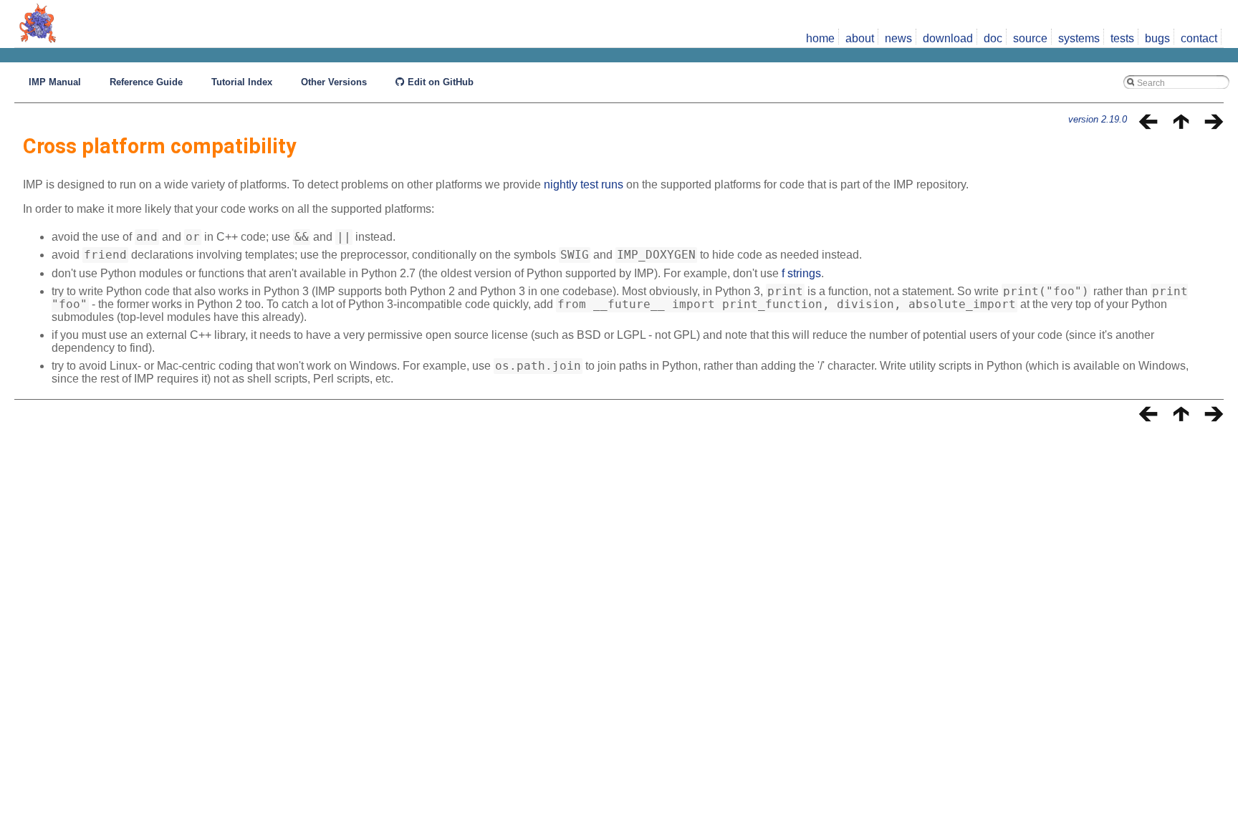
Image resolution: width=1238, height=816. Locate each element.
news (898, 38)
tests (1122, 38)
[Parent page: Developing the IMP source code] (1181, 126)
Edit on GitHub (439, 82)
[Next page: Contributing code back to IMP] (1214, 126)
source (1030, 38)
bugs (1157, 38)
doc (993, 38)
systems (1079, 38)
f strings (801, 273)
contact (1199, 38)
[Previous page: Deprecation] (1148, 126)
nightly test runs (583, 184)
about (859, 38)
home (820, 38)
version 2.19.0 (1097, 119)
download (948, 38)
